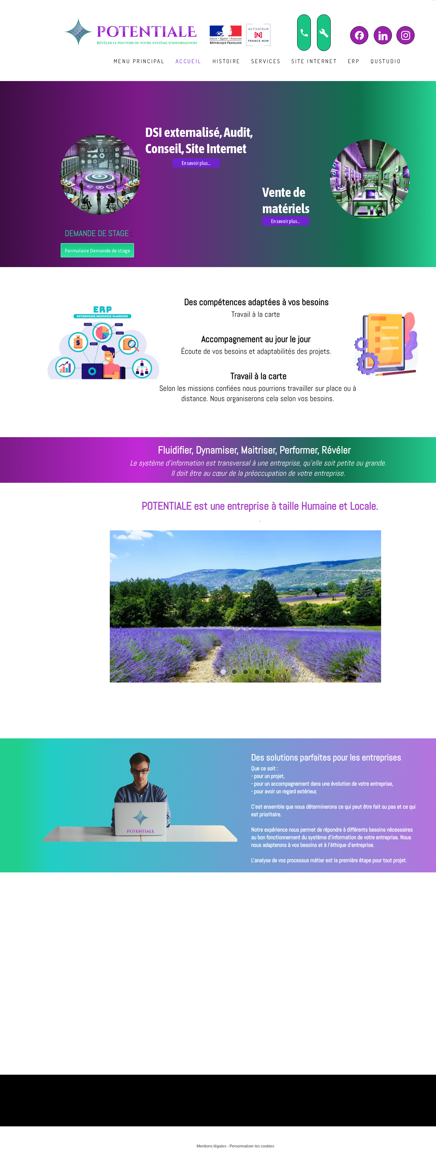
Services (266, 61)
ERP (354, 61)
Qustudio (386, 61)
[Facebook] (359, 35)
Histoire (227, 61)
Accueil (189, 61)
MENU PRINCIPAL (139, 61)
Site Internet (314, 61)
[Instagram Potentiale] (405, 35)
